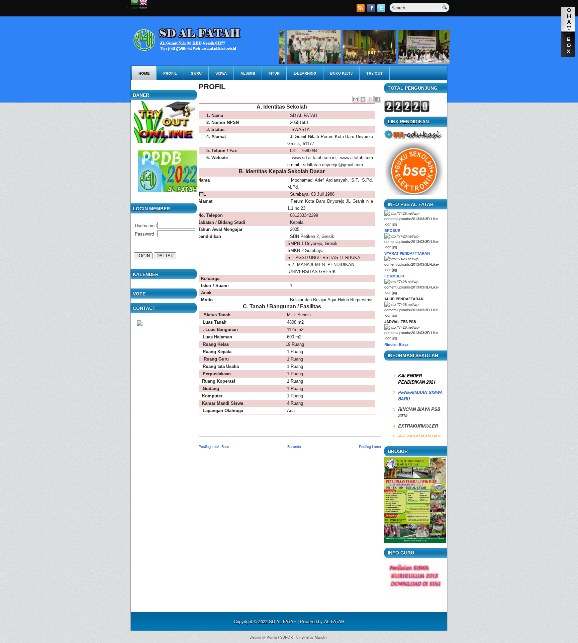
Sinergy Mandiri (313, 637)
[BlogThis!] (363, 99)
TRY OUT (374, 73)
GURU (196, 73)
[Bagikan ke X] (370, 99)
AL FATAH (334, 621)
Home (144, 73)
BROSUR (392, 230)
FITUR (274, 73)
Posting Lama (370, 446)
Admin (272, 637)
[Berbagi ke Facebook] (377, 99)
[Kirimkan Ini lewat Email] (355, 99)
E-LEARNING (304, 73)
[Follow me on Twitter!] (382, 10)
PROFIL (170, 73)
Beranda (294, 446)
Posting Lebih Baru (214, 446)
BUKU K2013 (341, 73)
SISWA (221, 73)
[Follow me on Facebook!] (371, 10)
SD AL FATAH (282, 621)
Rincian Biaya (396, 344)
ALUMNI (247, 73)
